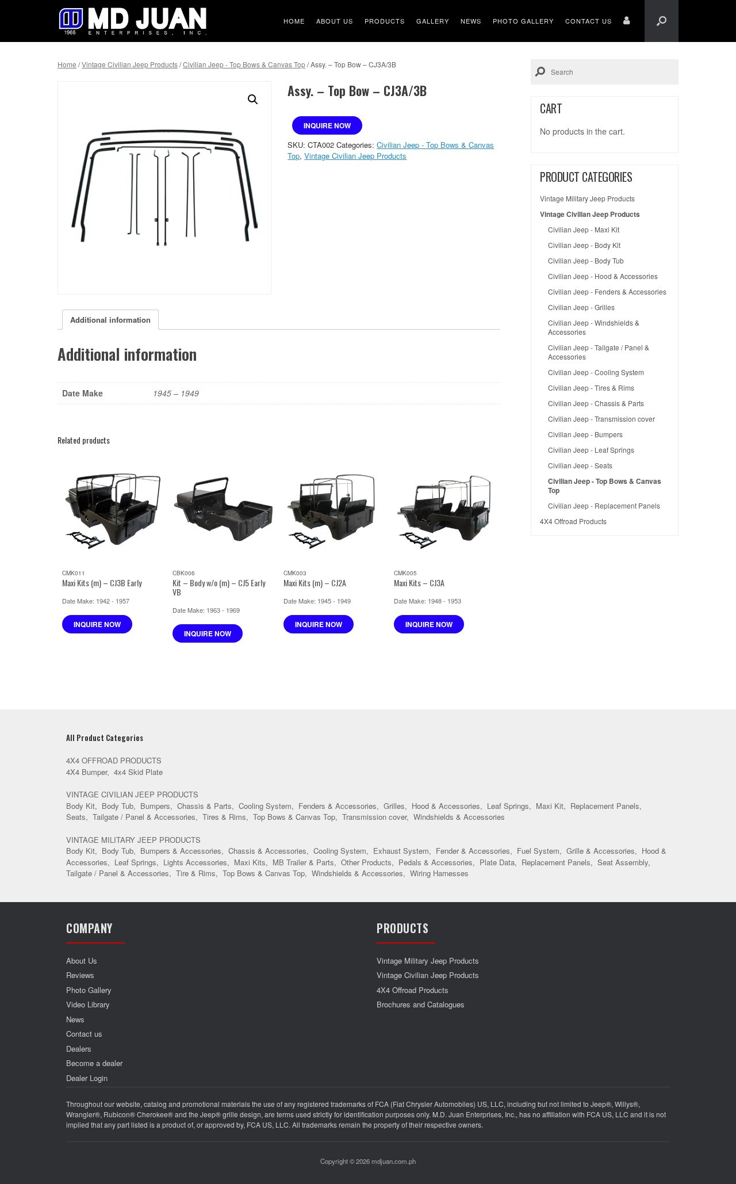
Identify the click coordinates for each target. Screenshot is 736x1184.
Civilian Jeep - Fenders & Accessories (607, 291)
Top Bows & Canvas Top (294, 816)
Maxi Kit (550, 805)
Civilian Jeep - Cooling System (596, 372)
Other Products (366, 862)
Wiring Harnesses (439, 873)
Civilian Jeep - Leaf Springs (591, 449)
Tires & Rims (224, 816)
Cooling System (265, 805)
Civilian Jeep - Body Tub (586, 260)
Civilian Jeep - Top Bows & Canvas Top (244, 64)
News (471, 20)
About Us (334, 20)
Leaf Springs (508, 805)
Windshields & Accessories (459, 816)
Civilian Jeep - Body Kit (584, 245)
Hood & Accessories (446, 805)
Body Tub (117, 805)
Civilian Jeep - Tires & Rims (591, 387)
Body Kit (80, 805)
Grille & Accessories (600, 850)
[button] (253, 99)
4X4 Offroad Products (573, 521)
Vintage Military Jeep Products (587, 198)
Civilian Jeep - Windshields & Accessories (593, 327)
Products (385, 20)
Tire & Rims (196, 873)
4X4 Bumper (86, 771)
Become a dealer (94, 1062)
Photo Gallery (523, 20)
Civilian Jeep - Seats (580, 465)
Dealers (78, 1048)
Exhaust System (401, 850)
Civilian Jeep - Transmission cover (601, 418)
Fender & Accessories (473, 850)
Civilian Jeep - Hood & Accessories (603, 276)
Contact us (588, 20)
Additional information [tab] (110, 319)
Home (294, 20)
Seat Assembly (622, 862)
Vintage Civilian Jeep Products (130, 64)
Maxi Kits (250, 862)
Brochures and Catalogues (421, 1004)
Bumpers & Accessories (180, 850)
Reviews (80, 974)
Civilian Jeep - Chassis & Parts (596, 403)
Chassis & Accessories (267, 850)
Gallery (432, 20)
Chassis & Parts (204, 805)
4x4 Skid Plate (138, 771)
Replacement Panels (604, 805)
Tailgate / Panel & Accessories (144, 816)
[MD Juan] (132, 21)
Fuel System (538, 850)
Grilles (394, 805)
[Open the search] (661, 21)
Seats (76, 816)
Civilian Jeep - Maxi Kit (583, 229)
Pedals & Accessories (435, 862)
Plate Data (497, 862)
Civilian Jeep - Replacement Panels (604, 505)
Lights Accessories (195, 862)
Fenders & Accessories (337, 805)
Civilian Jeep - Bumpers (585, 434)
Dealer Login (87, 1077)
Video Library (88, 1004)
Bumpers (155, 805)
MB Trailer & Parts (303, 862)
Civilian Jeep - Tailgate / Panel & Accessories (598, 352)
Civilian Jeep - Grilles (581, 307)
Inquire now (327, 125)
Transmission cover (374, 816)
